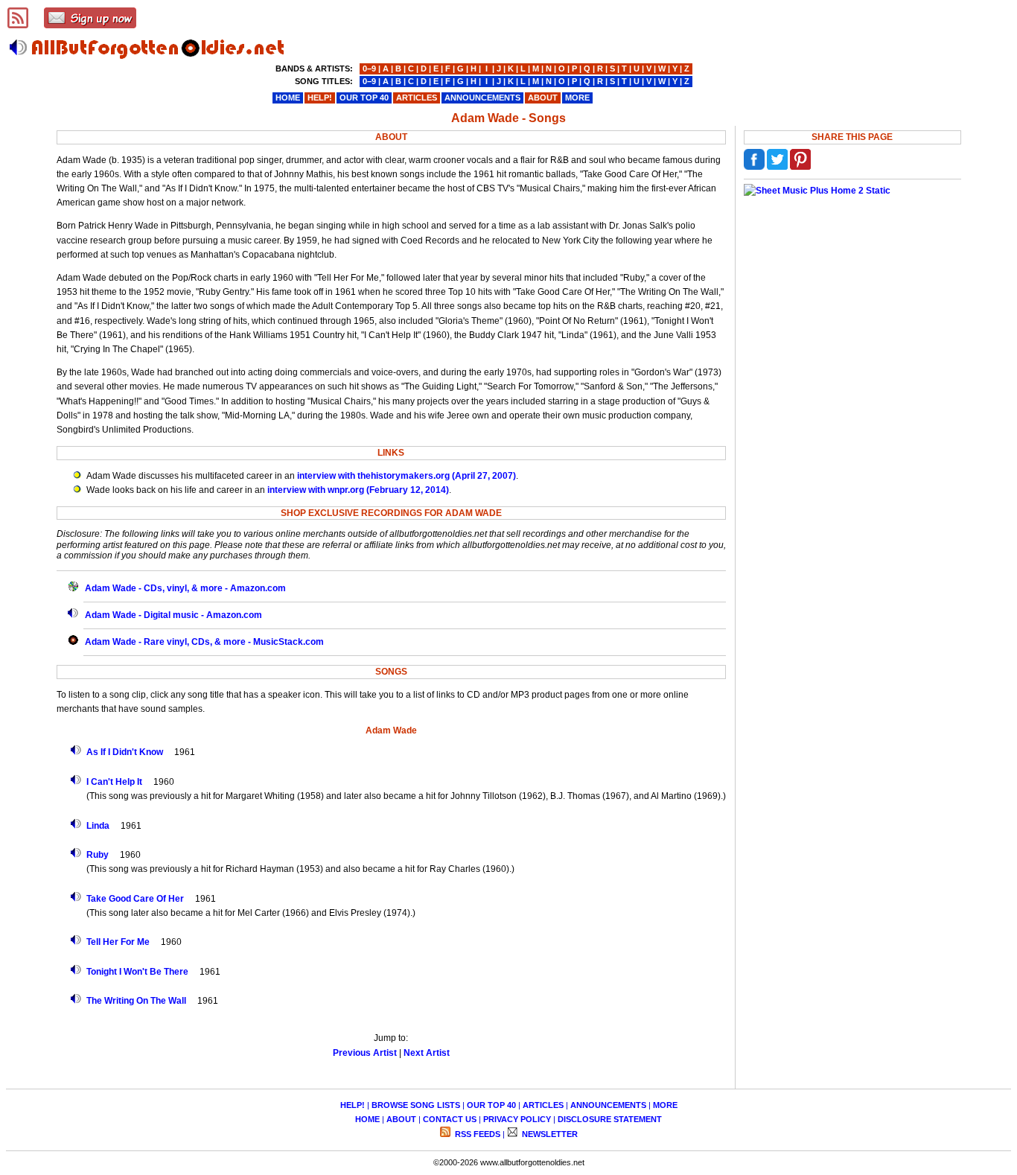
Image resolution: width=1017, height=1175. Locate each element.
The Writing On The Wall (136, 1001)
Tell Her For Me (118, 942)
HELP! (352, 1105)
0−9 (369, 68)
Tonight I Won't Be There (137, 972)
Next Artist (427, 1053)
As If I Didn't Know (124, 752)
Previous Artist (365, 1053)
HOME (367, 1119)
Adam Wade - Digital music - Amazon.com (173, 615)
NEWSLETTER (549, 1134)
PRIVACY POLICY (517, 1119)
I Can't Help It (114, 782)
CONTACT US (449, 1119)
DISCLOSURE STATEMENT (610, 1119)
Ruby (97, 855)
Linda (97, 826)
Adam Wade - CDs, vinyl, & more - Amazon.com (185, 588)
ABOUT (401, 1119)
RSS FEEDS (476, 1134)
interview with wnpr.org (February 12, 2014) (358, 490)
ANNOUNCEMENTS (608, 1105)
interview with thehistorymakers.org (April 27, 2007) (406, 476)
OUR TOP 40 (491, 1105)
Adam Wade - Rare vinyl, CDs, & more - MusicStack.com (204, 642)
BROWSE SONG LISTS (416, 1105)
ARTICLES (543, 1105)
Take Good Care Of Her (135, 899)
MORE (665, 1105)
